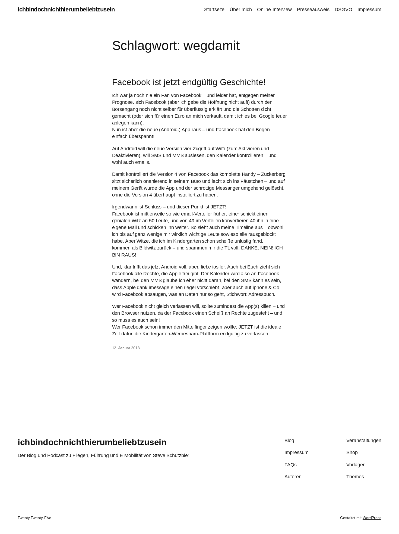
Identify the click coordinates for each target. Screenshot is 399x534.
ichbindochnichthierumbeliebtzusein (66, 9)
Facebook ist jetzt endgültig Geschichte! (189, 82)
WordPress (372, 518)
